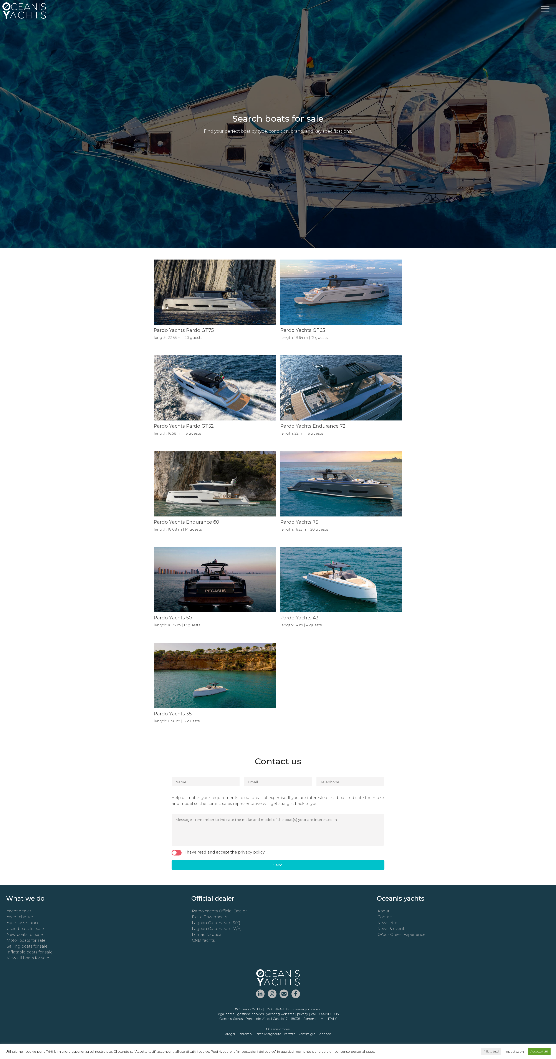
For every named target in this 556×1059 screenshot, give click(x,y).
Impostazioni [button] (514, 1052)
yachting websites (280, 1014)
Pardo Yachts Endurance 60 (186, 522)
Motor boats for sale (26, 940)
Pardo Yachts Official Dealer (219, 911)
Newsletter (388, 922)
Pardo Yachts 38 (173, 713)
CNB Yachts (203, 940)
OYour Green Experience (401, 934)
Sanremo (245, 1034)
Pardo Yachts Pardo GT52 (184, 426)
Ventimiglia (306, 1034)
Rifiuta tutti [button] (491, 1051)
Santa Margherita (268, 1034)
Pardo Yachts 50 (173, 618)
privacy (302, 1014)
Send (278, 865)
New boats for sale (25, 934)
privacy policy (251, 852)
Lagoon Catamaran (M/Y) (217, 928)
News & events (391, 928)
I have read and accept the (225, 852)
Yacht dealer (19, 911)
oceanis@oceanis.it (306, 1009)
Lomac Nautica (207, 934)
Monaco (324, 1034)
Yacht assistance (23, 922)
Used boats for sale (25, 928)
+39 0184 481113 (277, 1009)
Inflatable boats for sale (30, 952)
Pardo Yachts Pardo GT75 (184, 330)
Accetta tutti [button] (539, 1051)
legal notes (225, 1014)
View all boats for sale (28, 958)
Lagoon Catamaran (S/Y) (216, 922)
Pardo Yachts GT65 (302, 330)
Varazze (290, 1034)
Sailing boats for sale (27, 946)
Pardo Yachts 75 (299, 522)
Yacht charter (20, 917)
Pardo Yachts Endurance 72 (313, 426)
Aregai (230, 1034)
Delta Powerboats (209, 917)
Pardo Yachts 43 (299, 618)
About (383, 911)
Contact (385, 917)
